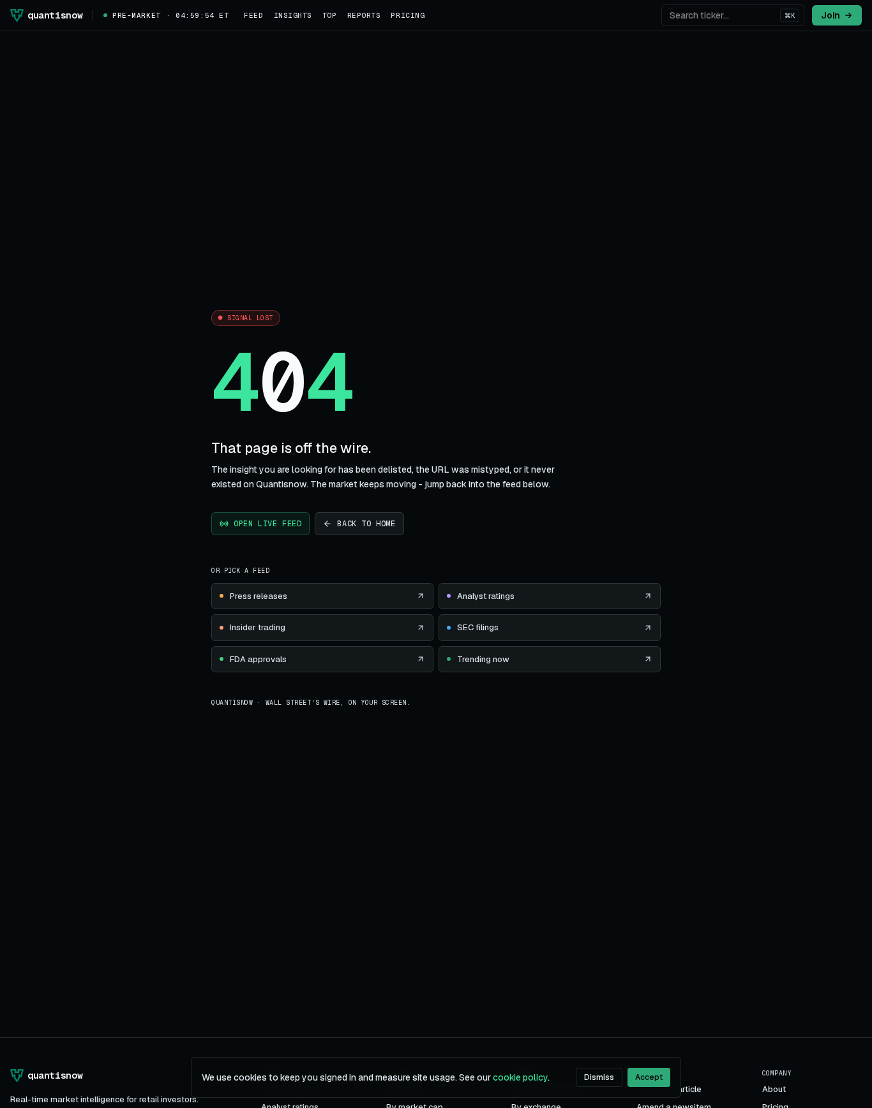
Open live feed (267, 524)
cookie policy (520, 1077)
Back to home (366, 524)
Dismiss (599, 1077)
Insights (293, 15)
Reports (364, 15)
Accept (649, 1077)
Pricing (408, 15)
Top (329, 15)
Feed (253, 15)
